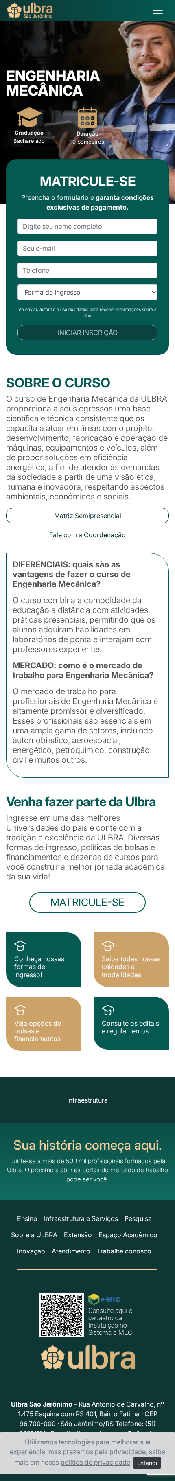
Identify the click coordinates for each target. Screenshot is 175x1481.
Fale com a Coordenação (87, 535)
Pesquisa (138, 1218)
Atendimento (71, 1251)
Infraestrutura (87, 1100)
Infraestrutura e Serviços (81, 1218)
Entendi (147, 1462)
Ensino (27, 1218)
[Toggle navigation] (158, 10)
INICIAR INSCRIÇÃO (88, 332)
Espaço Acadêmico (128, 1235)
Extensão (78, 1235)
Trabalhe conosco (124, 1251)
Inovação (31, 1251)
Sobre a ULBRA (34, 1235)
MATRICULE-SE (87, 902)
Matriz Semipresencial (87, 516)
